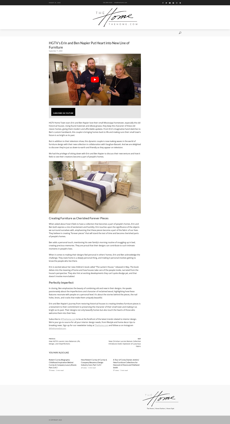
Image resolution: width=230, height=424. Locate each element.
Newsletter (84, 33)
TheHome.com (101, 325)
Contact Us (96, 33)
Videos (67, 33)
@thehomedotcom (57, 328)
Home (51, 33)
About (59, 33)
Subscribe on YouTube (63, 113)
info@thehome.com (120, 2)
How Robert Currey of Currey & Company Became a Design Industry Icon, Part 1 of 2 (94, 362)
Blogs (75, 33)
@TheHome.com (68, 319)
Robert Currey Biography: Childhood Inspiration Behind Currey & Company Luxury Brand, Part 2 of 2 (63, 364)
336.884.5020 (107, 2)
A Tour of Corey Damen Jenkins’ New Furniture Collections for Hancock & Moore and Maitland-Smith (126, 364)
